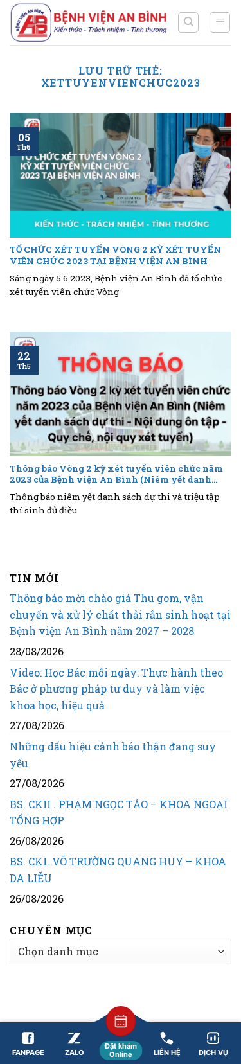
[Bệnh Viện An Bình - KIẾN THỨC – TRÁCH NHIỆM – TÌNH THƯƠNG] (89, 22)
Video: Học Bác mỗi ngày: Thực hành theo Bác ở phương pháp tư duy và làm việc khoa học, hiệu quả (116, 689)
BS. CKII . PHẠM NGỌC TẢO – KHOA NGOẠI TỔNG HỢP (119, 812)
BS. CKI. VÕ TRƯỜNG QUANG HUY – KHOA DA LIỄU (118, 870)
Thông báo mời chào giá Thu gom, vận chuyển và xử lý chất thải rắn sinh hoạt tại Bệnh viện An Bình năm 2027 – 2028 (120, 614)
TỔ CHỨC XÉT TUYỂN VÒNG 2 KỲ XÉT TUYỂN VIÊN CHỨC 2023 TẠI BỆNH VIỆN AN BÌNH (115, 255)
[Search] (188, 22)
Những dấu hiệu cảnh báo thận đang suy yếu (113, 755)
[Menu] (220, 22)
